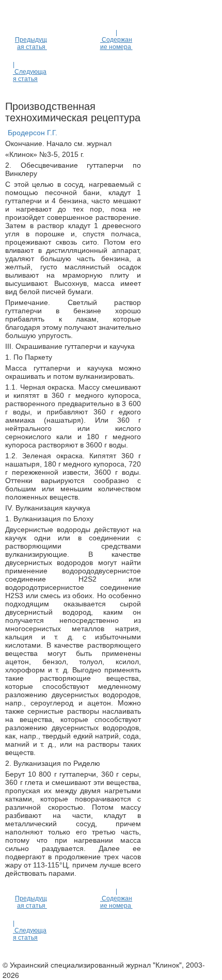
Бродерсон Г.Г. (32, 132)
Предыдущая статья (31, 43)
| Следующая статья (29, 72)
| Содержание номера (116, 40)
